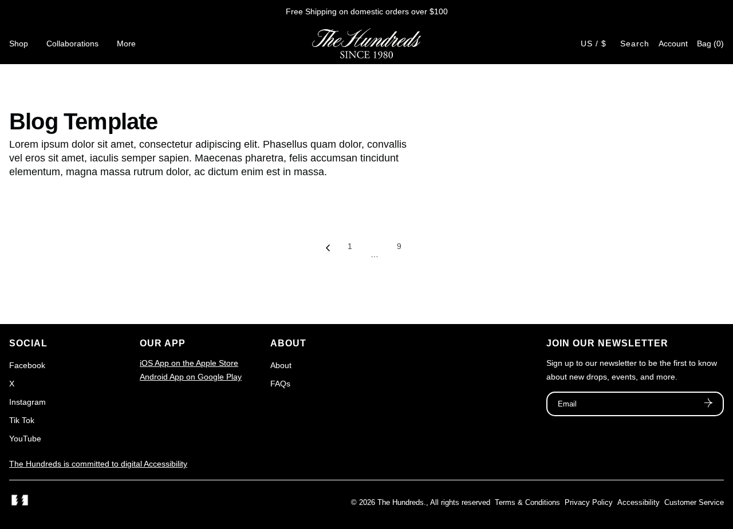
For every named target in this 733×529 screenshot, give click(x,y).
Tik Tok (21, 420)
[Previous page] (328, 250)
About (280, 365)
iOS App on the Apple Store (189, 363)
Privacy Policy (589, 502)
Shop (18, 43)
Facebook (27, 365)
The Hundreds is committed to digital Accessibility (98, 463)
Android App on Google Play (191, 376)
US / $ (593, 43)
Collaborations (72, 43)
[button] (710, 43)
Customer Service (694, 502)
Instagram (27, 401)
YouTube (25, 438)
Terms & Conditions (527, 502)
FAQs (280, 383)
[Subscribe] (708, 404)
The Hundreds (400, 502)
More (126, 43)
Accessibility (638, 502)
